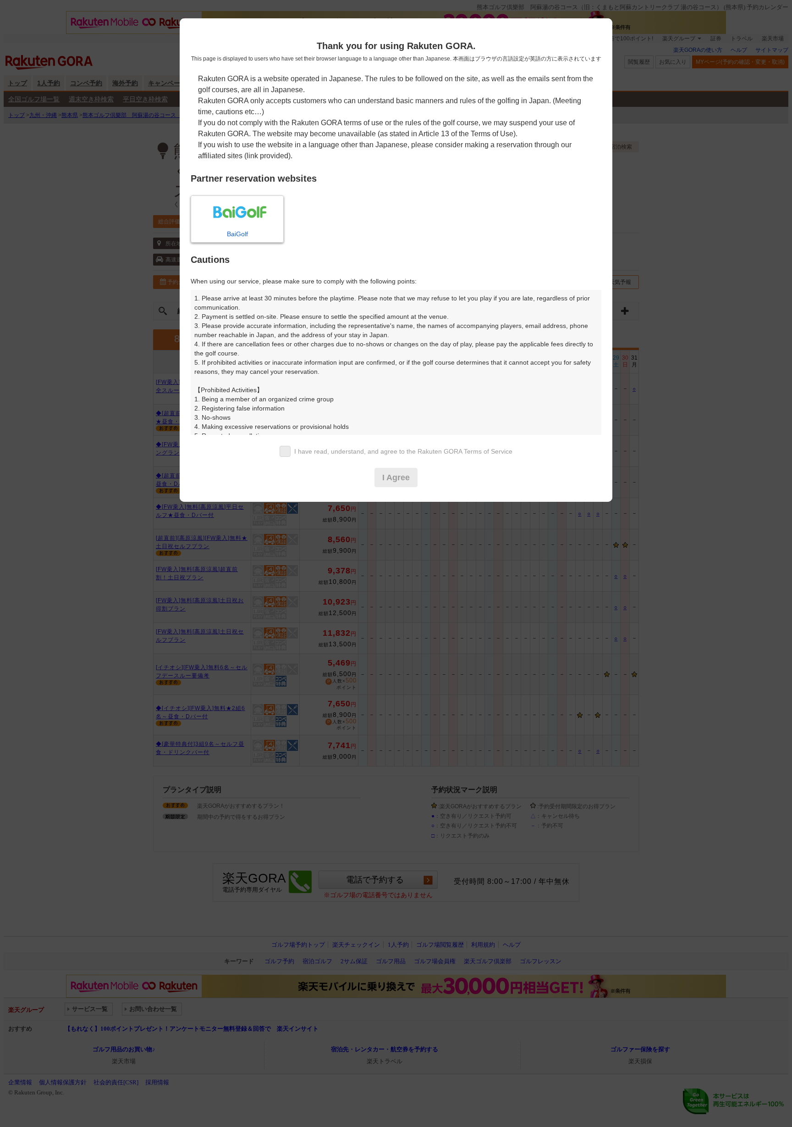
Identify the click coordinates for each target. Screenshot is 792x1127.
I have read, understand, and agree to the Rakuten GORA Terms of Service (403, 451)
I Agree (396, 477)
